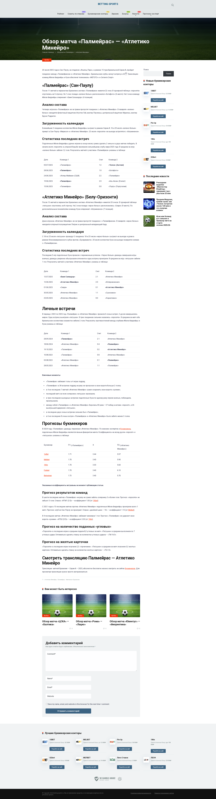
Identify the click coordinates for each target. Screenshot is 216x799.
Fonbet (46, 470)
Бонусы (125, 14)
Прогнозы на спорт (151, 14)
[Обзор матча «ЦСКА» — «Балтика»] (57, 605)
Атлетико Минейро (50, 579)
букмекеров (125, 429)
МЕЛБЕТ (87, 758)
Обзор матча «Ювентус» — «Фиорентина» (125, 623)
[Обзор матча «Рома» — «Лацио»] (91, 605)
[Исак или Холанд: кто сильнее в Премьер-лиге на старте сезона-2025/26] (149, 226)
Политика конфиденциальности (141, 793)
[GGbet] (146, 161)
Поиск (146, 70)
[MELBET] (146, 111)
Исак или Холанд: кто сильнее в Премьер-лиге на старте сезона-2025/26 (164, 220)
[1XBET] (146, 95)
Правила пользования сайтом (164, 793)
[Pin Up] (146, 127)
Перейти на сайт (158, 100)
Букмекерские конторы (98, 14)
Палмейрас (61, 579)
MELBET (154, 107)
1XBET (153, 91)
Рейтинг (60, 14)
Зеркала (115, 14)
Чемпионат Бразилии (72, 579)
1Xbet (95, 501)
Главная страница (48, 52)
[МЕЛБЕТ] (79, 762)
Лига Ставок (122, 758)
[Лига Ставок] (112, 762)
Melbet (47, 460)
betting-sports (108, 4)
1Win (46, 465)
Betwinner (48, 476)
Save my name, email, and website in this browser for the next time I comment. (78, 704)
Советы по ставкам (76, 14)
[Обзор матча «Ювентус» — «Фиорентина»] (125, 605)
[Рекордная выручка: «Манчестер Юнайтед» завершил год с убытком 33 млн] (149, 192)
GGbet (153, 157)
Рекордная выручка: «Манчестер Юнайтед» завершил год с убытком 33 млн (163, 188)
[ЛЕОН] (146, 762)
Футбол (46, 60)
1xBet (46, 454)
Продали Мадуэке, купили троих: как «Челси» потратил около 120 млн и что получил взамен (164, 204)
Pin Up (153, 123)
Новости (135, 14)
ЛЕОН (153, 758)
